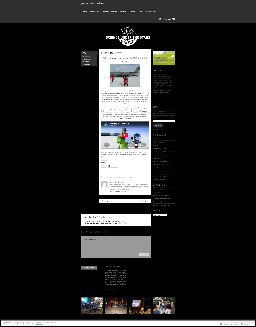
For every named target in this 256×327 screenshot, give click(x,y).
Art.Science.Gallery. (158, 189)
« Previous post (105, 201)
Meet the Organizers (109, 11)
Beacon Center (157, 192)
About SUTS (94, 11)
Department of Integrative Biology (162, 198)
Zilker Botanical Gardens (159, 179)
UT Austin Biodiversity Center (161, 176)
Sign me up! (158, 125)
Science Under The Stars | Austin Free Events (101, 221)
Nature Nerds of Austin (159, 155)
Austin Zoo (156, 145)
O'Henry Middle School (119, 177)
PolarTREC (129, 177)
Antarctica (109, 177)
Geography (85, 61)
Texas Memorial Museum (160, 161)
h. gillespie (87, 56)
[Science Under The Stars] (128, 45)
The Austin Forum (157, 168)
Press (140, 11)
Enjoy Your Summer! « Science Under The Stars (101, 223)
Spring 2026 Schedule (114, 267)
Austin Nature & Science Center (161, 139)
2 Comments (86, 64)
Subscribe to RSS (169, 19)
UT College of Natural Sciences (161, 205)
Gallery (132, 11)
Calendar (123, 11)
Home (85, 11)
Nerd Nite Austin (157, 158)
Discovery (87, 59)
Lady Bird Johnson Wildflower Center (163, 152)
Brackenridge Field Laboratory (161, 195)
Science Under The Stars (92, 3)
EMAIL (155, 107)
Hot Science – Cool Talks (160, 148)
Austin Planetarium (158, 142)
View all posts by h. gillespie (118, 191)
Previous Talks (151, 11)
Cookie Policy (39, 324)
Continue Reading (110, 289)
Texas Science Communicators (161, 164)
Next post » (145, 201)
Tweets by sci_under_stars (160, 97)
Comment (144, 254)
